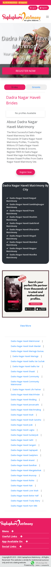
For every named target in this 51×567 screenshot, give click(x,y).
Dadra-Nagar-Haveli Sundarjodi (24, 435)
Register (44, 8)
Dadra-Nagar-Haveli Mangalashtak (26, 470)
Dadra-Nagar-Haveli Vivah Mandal (26, 346)
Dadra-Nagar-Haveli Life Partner (27, 389)
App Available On (12, 541)
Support (23, 2)
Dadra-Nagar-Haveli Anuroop (23, 475)
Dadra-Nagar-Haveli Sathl (22, 440)
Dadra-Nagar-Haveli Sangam (23, 445)
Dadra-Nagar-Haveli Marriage (25, 356)
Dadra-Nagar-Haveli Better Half (24, 495)
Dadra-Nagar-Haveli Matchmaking (26, 409)
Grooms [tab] (36, 87)
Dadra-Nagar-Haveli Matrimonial (25, 341)
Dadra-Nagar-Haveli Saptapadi (24, 450)
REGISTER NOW (25, 71)
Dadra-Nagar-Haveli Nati (22, 485)
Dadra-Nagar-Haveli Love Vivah (24, 490)
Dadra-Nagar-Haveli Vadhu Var (26, 366)
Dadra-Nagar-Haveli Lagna (22, 430)
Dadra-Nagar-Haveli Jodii (22, 425)
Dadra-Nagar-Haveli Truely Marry (25, 500)
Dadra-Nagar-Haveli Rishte (22, 480)
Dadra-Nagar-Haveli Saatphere (24, 455)
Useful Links (10, 536)
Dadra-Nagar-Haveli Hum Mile (24, 505)
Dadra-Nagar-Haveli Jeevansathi (25, 404)
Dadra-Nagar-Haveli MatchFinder (25, 394)
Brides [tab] (14, 87)
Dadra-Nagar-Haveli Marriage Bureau (27, 351)
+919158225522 (10, 2)
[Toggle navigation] (47, 17)
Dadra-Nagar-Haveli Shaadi (23, 371)
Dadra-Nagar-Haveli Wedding (23, 399)
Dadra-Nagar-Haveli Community (25, 376)
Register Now (26, 172)
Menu (5, 531)
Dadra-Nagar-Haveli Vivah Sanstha (26, 419)
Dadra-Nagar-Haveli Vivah (22, 414)
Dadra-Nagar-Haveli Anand (22, 460)
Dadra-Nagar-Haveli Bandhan (24, 465)
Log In (33, 8)
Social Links (9, 546)
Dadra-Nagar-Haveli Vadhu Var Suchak (27, 361)
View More (25, 325)
